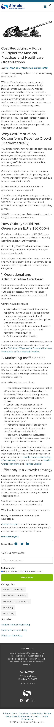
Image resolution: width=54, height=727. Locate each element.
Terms (14, 713)
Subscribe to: (8, 568)
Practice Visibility (33, 464)
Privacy (6, 713)
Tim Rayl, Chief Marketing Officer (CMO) (26, 68)
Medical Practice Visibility (16, 601)
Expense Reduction (13, 589)
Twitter (27, 700)
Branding (8, 607)
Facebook (16, 544)
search (50, 5)
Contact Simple (9, 524)
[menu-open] (45, 7)
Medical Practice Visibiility (14, 630)
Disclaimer (23, 713)
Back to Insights (10, 536)
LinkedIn (27, 544)
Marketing (8, 613)
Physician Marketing (11, 635)
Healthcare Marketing (14, 595)
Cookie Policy (36, 713)
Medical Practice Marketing (15, 624)
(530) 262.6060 (27, 683)
